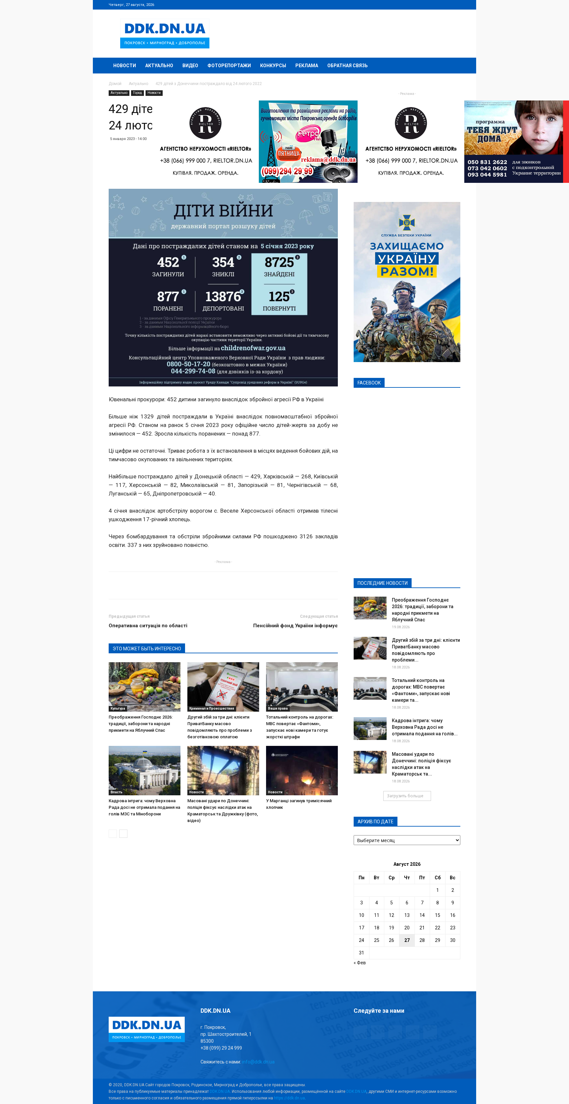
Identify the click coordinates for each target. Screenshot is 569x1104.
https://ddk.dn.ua (289, 1098)
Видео (190, 65)
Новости (124, 65)
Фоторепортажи (229, 65)
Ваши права (278, 708)
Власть (116, 792)
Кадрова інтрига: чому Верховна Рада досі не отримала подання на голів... (425, 727)
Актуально (159, 65)
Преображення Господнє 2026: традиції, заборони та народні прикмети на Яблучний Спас (141, 724)
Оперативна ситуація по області (148, 626)
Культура (118, 708)
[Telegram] (423, 4)
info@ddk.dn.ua (258, 1061)
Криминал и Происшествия (211, 708)
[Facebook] (412, 4)
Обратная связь (347, 65)
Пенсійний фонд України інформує (295, 626)
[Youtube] (455, 4)
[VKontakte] (444, 4)
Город (137, 93)
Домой (115, 83)
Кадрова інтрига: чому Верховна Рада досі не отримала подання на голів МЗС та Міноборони (144, 807)
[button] (452, 66)
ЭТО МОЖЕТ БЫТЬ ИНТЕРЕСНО (147, 648)
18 (376, 927)
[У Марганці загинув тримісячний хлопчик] (302, 770)
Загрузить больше (405, 796)
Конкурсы (273, 65)
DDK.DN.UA (220, 1091)
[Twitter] (434, 4)
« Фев (360, 962)
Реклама (306, 65)
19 (391, 927)
